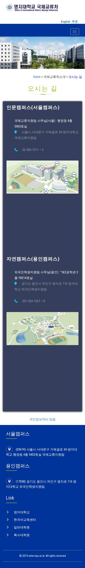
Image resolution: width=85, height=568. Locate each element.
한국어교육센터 (25, 520)
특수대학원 (22, 535)
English (65, 21)
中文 (75, 21)
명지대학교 (22, 512)
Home (37, 77)
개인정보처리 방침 (42, 419)
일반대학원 (22, 527)
